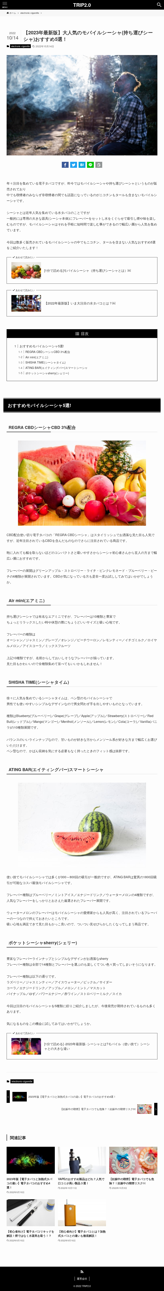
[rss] (82, 1271)
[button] (65, 165)
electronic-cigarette (20, 46)
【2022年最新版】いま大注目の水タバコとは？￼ (79, 303)
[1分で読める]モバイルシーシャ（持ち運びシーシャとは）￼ (87, 270)
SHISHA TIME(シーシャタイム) (45, 362)
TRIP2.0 (82, 4)
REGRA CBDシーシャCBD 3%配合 (47, 352)
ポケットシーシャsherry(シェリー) (47, 373)
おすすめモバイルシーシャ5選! (42, 346)
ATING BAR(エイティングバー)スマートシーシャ (56, 367)
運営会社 (82, 1278)
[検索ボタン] (159, 5)
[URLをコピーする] (98, 165)
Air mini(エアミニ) (36, 357)
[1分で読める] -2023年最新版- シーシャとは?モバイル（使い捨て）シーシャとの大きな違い (97, 1046)
